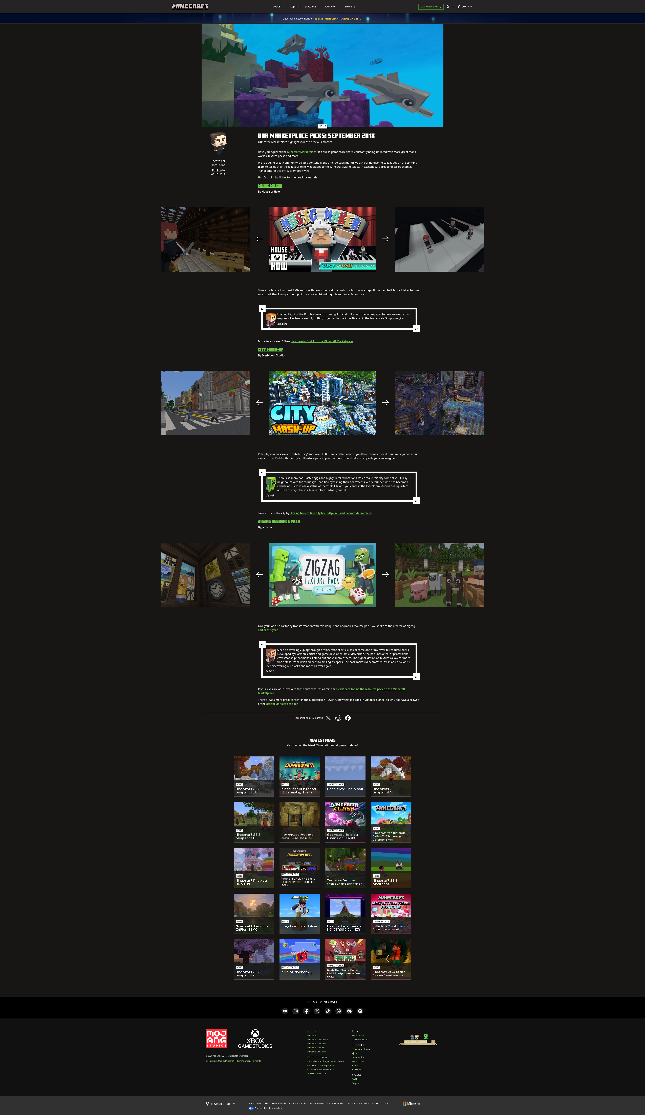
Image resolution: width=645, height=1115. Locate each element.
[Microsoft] (411, 1103)
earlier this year (268, 630)
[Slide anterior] (259, 239)
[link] (285, 1011)
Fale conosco (358, 1069)
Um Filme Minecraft (316, 1073)
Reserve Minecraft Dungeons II (335, 18)
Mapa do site (358, 1061)
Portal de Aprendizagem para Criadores (326, 1061)
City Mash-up (270, 349)
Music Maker (270, 185)
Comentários (358, 1057)
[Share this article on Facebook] (348, 718)
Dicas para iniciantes (361, 1049)
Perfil (354, 1079)
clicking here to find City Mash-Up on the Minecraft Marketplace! (331, 513)
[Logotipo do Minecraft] (190, 7)
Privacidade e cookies (259, 1103)
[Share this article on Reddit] (338, 718)
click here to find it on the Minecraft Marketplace (322, 341)
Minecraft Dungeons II (317, 1039)
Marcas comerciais (336, 1103)
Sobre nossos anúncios (358, 1103)
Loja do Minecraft (360, 1039)
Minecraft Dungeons (317, 1043)
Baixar (355, 1065)
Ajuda (354, 1053)
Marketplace (358, 1035)
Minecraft (311, 1035)
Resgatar (356, 1083)
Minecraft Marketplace (301, 152)
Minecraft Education (316, 1051)
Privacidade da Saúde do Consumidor (289, 1103)
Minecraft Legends (316, 1047)
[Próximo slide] (385, 239)
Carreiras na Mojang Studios (320, 1065)
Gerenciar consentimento (249, 1061)
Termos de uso (317, 1103)
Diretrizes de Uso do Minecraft (220, 1061)
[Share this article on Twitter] (328, 718)
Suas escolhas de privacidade (268, 1108)
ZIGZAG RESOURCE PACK (279, 521)
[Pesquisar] (450, 7)
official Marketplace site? (282, 704)
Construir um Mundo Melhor (320, 1069)
